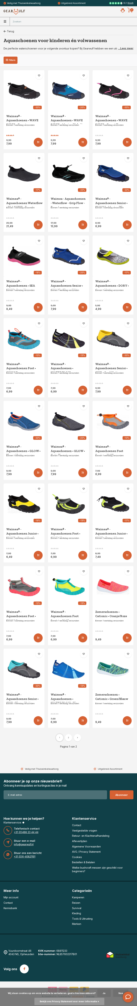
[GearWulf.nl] (14, 11)
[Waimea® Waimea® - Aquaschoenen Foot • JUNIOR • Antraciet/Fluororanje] (24, 586)
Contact (76, 825)
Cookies (77, 857)
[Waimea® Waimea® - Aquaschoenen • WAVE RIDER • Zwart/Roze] (113, 90)
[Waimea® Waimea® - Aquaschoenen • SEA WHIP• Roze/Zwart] (24, 256)
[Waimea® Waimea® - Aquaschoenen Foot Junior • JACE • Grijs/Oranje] (113, 421)
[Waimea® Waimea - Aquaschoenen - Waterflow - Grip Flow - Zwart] (68, 173)
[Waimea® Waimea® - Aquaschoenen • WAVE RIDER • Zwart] (24, 90)
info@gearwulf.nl (24, 844)
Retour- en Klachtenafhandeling (90, 835)
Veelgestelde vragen (84, 830)
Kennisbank (10, 908)
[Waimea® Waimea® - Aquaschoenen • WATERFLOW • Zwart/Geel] (68, 338)
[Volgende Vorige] (77, 737)
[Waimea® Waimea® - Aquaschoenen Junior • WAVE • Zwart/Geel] (24, 503)
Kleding (76, 913)
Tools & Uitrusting (82, 918)
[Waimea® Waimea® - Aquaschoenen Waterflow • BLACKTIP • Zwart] (24, 173)
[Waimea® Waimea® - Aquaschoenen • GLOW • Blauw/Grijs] (24, 421)
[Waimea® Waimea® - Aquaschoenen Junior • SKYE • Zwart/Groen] (113, 503)
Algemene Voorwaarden (86, 846)
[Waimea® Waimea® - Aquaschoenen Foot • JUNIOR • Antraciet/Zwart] (68, 503)
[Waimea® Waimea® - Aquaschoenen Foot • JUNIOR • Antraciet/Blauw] (24, 338)
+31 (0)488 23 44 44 (26, 832)
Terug (10, 31)
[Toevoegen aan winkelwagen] (38, 142)
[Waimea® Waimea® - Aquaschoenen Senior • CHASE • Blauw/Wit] (68, 256)
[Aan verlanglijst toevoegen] (39, 75)
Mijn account (11, 897)
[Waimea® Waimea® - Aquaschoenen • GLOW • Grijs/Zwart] (68, 421)
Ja (104, 993)
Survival (76, 908)
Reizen (76, 902)
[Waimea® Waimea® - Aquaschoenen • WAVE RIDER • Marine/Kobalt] (68, 90)
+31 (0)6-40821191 (24, 856)
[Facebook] (24, 968)
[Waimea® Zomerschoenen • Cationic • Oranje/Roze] (113, 586)
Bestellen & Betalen (83, 862)
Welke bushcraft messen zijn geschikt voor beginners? (97, 869)
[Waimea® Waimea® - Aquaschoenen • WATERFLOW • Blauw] (68, 669)
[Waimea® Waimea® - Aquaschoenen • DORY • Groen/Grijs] (113, 256)
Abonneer (121, 794)
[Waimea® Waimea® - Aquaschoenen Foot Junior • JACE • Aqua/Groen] (68, 586)
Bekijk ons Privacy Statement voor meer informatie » (69, 1001)
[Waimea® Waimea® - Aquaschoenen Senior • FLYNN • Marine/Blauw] (113, 173)
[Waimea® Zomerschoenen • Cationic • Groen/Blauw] (113, 669)
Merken (76, 923)
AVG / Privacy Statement (86, 851)
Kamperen (78, 897)
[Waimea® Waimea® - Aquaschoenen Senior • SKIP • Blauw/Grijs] (24, 669)
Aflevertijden (79, 841)
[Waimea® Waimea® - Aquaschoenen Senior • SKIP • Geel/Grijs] (113, 338)
